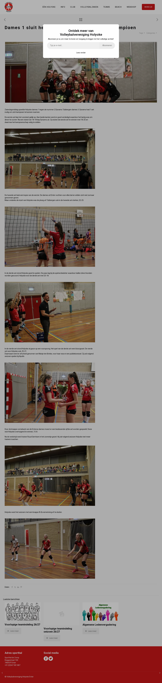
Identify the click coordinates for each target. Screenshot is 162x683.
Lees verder (81, 53)
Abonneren (107, 45)
